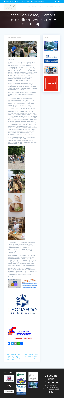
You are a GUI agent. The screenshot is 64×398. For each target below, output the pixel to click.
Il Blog (41, 7)
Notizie (19, 38)
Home (28, 7)
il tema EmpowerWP (54, 389)
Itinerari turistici (12, 38)
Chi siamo (57, 7)
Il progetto (49, 7)
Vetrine (34, 7)
